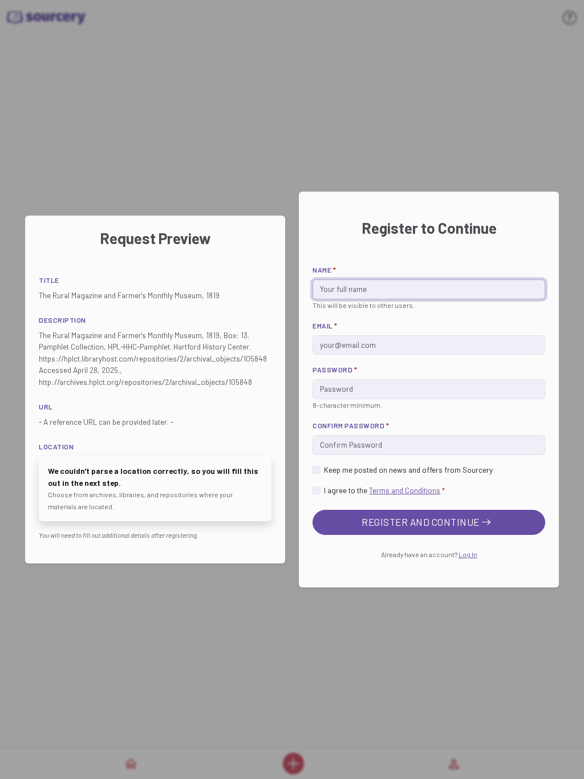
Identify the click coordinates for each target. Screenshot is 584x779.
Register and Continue (421, 522)
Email (325, 326)
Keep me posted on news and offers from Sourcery (408, 469)
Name (324, 270)
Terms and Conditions (404, 490)
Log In (468, 554)
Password (335, 370)
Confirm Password (351, 425)
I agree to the (384, 490)
